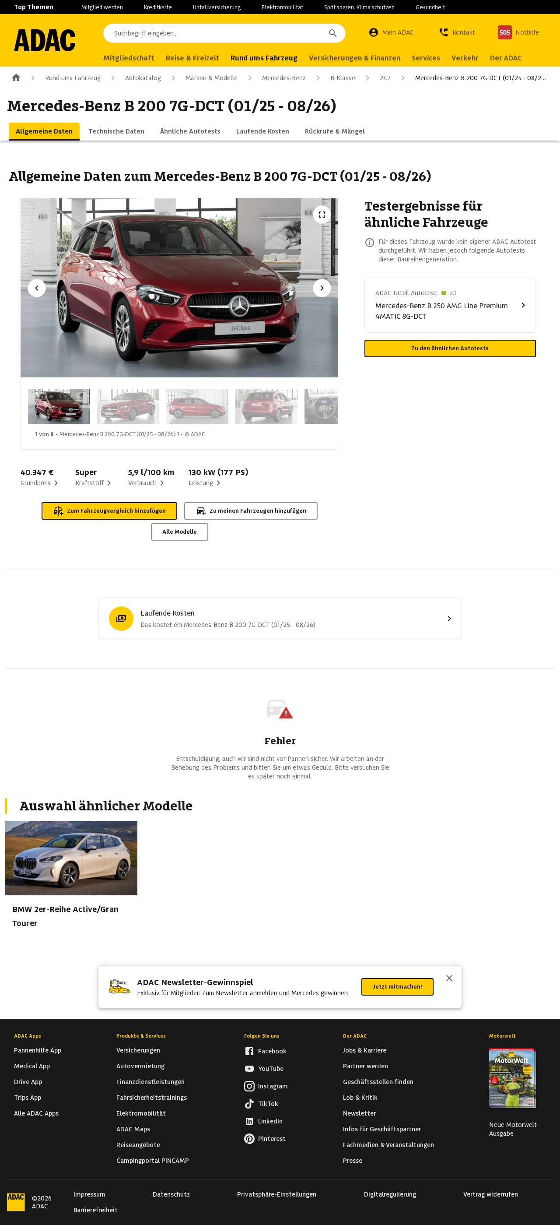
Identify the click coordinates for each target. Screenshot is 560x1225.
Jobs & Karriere (364, 1050)
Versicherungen (138, 1050)
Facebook (272, 1051)
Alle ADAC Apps (36, 1113)
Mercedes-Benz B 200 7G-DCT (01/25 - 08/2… (480, 78)
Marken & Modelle (212, 78)
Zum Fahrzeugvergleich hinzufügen (116, 510)
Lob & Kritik (360, 1098)
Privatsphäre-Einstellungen (276, 1194)
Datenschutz (171, 1194)
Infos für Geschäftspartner (382, 1129)
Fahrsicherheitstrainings (151, 1098)
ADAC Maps (133, 1129)
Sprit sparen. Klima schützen (359, 7)
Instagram (273, 1086)
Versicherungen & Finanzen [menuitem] (354, 58)
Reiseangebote (138, 1145)
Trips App (27, 1098)
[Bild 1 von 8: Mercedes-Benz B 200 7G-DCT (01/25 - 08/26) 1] (59, 406)
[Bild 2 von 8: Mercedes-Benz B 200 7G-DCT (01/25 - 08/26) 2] (128, 406)
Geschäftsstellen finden (378, 1082)
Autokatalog (143, 78)
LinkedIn (270, 1121)
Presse (352, 1161)
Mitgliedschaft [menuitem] (128, 58)
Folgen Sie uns (262, 1036)
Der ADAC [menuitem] (506, 58)
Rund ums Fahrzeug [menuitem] (264, 58)
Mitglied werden (102, 7)
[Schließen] (449, 979)
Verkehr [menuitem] (465, 58)
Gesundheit (430, 7)
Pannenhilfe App (37, 1050)
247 (385, 78)
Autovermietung (140, 1066)
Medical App (32, 1066)
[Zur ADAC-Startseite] (44, 40)
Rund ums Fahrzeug (73, 78)
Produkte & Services (141, 1036)
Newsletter (359, 1113)
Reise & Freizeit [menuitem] (192, 58)
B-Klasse (342, 78)
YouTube (271, 1069)
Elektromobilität (282, 7)
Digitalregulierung (390, 1194)
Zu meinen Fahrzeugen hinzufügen (258, 510)
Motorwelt (502, 1036)
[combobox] (224, 33)
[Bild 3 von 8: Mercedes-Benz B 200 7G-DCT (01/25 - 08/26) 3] (197, 406)
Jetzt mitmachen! (397, 986)
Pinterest (272, 1139)
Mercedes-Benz (284, 78)
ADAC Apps (27, 1036)
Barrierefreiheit (96, 1210)
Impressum (89, 1194)
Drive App (28, 1082)
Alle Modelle (179, 531)
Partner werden (365, 1066)
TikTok (268, 1104)
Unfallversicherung (217, 7)
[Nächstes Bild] (322, 288)
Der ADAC (355, 1036)
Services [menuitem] (426, 58)
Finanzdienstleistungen (150, 1082)
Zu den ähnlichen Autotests (450, 348)
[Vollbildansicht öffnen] (322, 214)
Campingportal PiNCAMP (152, 1161)
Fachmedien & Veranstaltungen (388, 1145)
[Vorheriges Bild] (37, 288)
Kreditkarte (158, 7)
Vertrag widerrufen (490, 1194)
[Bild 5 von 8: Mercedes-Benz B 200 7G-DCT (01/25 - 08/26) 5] (335, 406)
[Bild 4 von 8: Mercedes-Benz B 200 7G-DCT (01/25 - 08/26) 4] (266, 406)
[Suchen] (333, 33)
